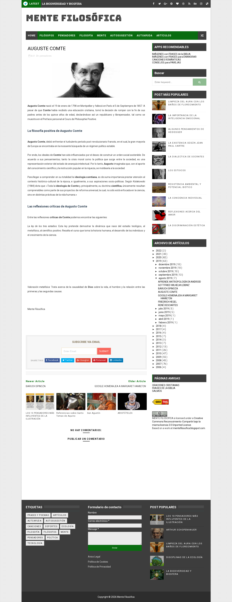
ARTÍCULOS (163, 35)
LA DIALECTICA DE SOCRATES (186, 156)
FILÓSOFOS (47, 35)
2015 (159, 336)
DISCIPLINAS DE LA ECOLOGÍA (184, 557)
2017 (159, 329)
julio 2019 (164, 308)
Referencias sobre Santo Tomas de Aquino (70, 414)
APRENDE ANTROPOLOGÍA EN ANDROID (179, 281)
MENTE (101, 35)
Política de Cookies (98, 561)
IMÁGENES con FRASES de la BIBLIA (171, 54)
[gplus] (165, 4)
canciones (34, 526)
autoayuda (35, 521)
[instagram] (201, 4)
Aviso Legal (94, 556)
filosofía (34, 532)
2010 (159, 353)
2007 (159, 363)
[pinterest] (171, 4)
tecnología (35, 543)
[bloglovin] (177, 4)
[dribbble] (183, 4)
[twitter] (159, 4)
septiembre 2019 (168, 274)
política (52, 537)
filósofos (50, 532)
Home (31, 35)
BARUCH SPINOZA (168, 288)
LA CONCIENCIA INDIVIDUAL (185, 198)
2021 (159, 254)
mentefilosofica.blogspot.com (189, 428)
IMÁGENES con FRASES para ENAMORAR (174, 56)
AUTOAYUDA (144, 35)
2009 (159, 357)
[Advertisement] (86, 261)
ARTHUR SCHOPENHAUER (181, 529)
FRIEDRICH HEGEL (167, 301)
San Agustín (93, 413)
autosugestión (55, 521)
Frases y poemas (38, 515)
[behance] (195, 4)
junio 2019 (164, 312)
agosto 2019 (166, 278)
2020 (159, 257)
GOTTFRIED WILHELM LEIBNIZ (174, 285)
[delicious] (207, 4)
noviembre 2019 (168, 267)
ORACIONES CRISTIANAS (165, 385)
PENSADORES (66, 35)
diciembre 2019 (167, 264)
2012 (159, 346)
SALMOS (157, 391)
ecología (68, 526)
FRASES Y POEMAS (40, 44)
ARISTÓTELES (125, 413)
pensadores (45, 56)
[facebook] (153, 4)
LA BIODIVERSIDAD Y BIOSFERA (62, 3)
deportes (51, 526)
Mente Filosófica (74, 18)
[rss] (189, 4)
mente (65, 532)
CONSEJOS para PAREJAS (166, 62)
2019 (159, 261)
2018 (159, 326)
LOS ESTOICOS (177, 170)
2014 (159, 339)
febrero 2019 (166, 322)
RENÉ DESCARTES (168, 305)
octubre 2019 (166, 271)
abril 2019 (164, 319)
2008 (159, 360)
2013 (159, 343)
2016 (159, 332)
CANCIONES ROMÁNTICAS (166, 59)
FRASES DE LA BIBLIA (163, 388)
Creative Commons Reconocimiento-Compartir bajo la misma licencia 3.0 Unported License (177, 421)
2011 (159, 350)
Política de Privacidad (99, 566)
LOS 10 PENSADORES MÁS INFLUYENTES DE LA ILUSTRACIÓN (40, 416)
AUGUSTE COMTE (167, 292)
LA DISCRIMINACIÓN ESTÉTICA (186, 225)
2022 (159, 250)
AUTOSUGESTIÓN (121, 35)
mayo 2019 (165, 315)
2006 (159, 367)
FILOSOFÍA (86, 35)
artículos (59, 515)
